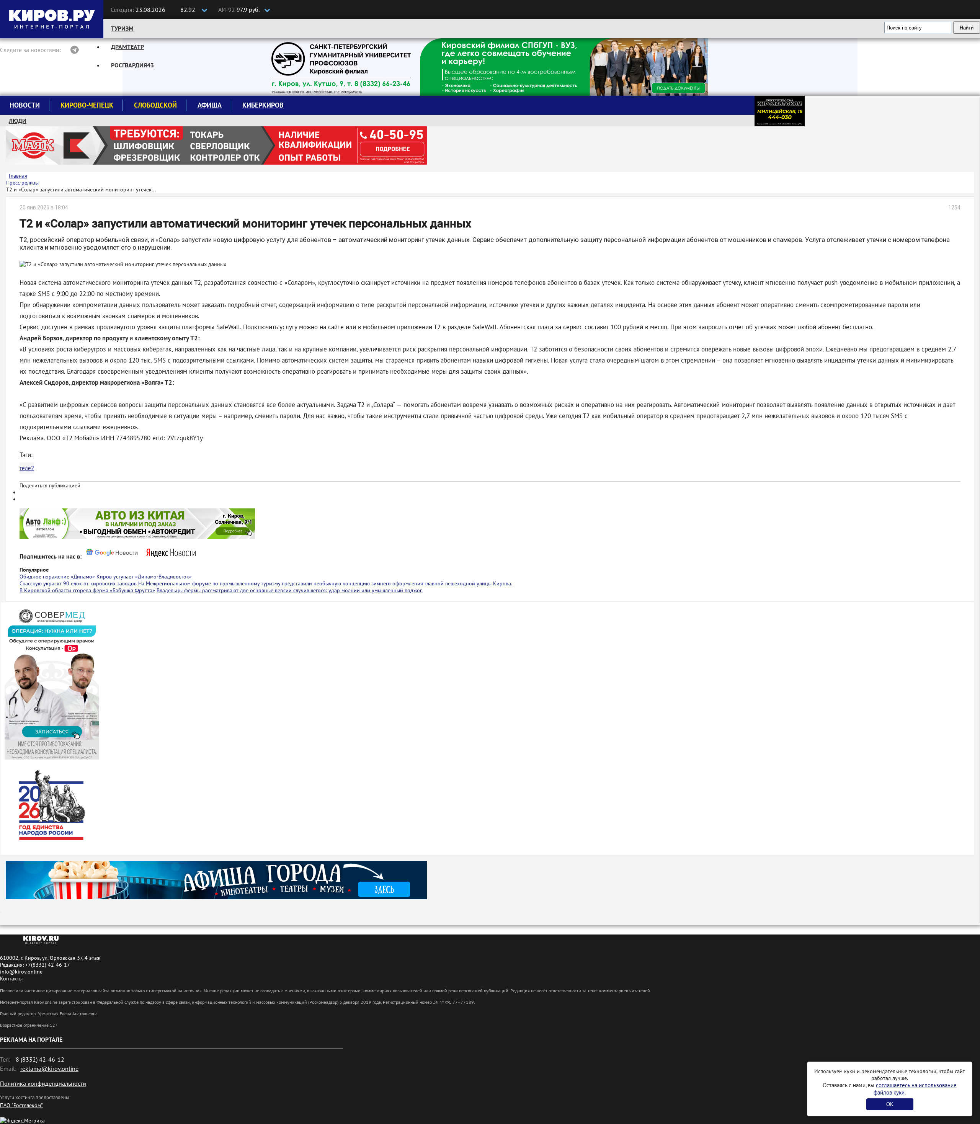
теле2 (27, 468)
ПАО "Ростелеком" (21, 1105)
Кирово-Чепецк (86, 105)
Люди (17, 120)
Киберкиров (263, 105)
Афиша (210, 105)
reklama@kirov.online (49, 1068)
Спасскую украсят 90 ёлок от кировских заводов (78, 583)
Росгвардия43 (132, 65)
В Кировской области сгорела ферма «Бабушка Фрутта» (87, 590)
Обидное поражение (45, 576)
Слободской (155, 105)
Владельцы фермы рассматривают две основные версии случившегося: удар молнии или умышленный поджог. (290, 590)
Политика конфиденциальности (43, 1083)
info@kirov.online (21, 971)
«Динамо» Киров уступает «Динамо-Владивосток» (131, 576)
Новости (25, 105)
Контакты (11, 978)
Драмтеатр (127, 47)
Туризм (122, 28)
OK (889, 1104)
